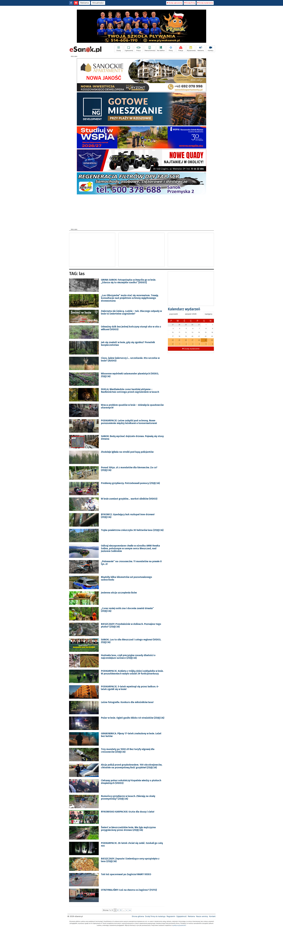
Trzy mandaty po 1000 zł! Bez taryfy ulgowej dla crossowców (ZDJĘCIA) (127, 750)
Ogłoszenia (129, 50)
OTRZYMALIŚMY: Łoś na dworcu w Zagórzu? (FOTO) (129, 889)
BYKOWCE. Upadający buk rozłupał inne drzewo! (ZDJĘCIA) (127, 516)
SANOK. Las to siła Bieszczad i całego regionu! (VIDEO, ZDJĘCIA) (131, 641)
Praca (138, 50)
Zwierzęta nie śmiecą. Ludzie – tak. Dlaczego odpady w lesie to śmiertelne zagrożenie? (131, 312)
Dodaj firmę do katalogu (155, 916)
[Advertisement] (141, 210)
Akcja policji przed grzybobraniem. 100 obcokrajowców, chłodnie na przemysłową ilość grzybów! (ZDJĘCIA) (131, 766)
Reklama (84, 3)
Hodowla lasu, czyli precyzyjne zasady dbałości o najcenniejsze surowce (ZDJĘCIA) (128, 656)
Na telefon (161, 50)
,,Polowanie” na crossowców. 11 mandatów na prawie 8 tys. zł (131, 562)
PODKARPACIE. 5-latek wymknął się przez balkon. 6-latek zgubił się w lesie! (130, 688)
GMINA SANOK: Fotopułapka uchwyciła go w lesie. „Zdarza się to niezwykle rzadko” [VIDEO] (128, 281)
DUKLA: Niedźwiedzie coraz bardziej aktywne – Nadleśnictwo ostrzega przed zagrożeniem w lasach (130, 390)
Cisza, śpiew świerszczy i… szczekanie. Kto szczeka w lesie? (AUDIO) (130, 359)
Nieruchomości (150, 50)
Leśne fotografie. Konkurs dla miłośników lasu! (127, 702)
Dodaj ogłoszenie (175, 3)
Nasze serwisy (202, 916)
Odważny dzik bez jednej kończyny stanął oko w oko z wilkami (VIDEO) (131, 328)
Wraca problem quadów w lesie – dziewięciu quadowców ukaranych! (132, 406)
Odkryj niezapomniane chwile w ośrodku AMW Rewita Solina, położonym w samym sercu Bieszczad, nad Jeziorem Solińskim (130, 548)
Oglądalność (181, 916)
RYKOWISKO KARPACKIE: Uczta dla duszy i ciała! (127, 811)
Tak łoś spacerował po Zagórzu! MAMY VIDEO (126, 874)
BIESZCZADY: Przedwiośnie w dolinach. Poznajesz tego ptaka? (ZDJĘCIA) (131, 625)
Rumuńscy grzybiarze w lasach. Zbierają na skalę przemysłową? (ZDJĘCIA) (128, 797)
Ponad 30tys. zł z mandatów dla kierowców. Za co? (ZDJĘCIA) (129, 469)
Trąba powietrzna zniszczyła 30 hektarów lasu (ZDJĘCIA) (132, 530)
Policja (180, 50)
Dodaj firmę (190, 3)
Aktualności (98, 3)
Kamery (210, 50)
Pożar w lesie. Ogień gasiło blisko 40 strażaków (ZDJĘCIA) (132, 717)
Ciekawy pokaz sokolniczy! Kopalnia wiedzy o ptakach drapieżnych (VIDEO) (131, 782)
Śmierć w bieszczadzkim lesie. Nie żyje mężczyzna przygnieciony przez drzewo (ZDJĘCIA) (128, 828)
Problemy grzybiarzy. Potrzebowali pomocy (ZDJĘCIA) (130, 483)
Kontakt (212, 916)
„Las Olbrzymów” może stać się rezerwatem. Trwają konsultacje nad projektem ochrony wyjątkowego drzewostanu (129, 298)
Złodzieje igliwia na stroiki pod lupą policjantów (127, 451)
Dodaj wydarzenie (206, 3)
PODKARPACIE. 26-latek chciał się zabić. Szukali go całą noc (132, 844)
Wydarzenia (191, 50)
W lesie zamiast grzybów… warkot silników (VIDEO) (129, 498)
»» (130, 910)
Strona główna (138, 916)
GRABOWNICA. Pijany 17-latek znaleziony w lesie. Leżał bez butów (131, 735)
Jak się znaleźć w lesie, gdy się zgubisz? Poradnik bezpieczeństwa (128, 343)
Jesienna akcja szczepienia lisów (119, 592)
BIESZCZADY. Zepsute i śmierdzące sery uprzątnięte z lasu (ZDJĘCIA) (130, 860)
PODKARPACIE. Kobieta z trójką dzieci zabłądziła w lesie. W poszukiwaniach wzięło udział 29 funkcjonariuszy (132, 672)
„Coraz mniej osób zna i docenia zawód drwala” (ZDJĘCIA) (127, 609)
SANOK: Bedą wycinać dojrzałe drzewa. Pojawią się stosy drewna (132, 437)
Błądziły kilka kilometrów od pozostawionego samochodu (126, 578)
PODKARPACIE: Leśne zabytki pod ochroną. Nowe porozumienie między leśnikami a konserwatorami (129, 422)
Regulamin (171, 916)
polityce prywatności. (179, 925)
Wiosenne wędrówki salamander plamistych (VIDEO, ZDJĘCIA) (130, 375)
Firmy (171, 50)
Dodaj (119, 50)
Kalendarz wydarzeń (184, 309)
